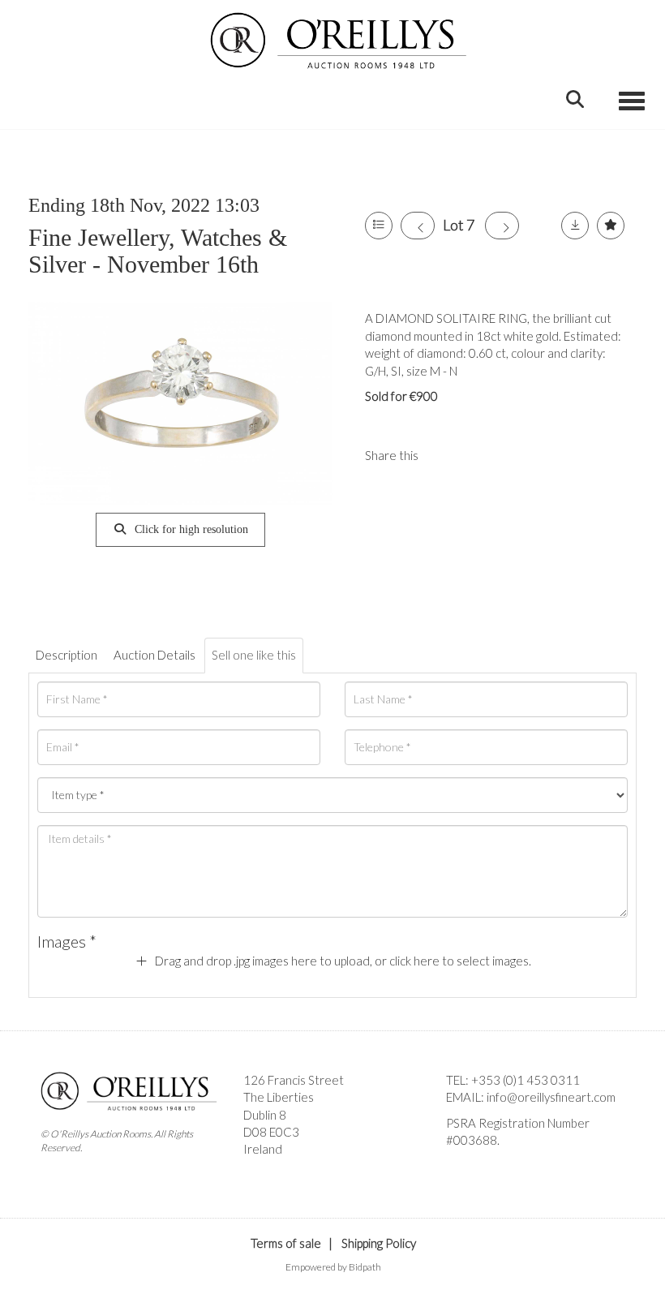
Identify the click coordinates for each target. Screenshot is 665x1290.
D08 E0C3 (271, 1131)
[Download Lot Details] (575, 225)
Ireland (262, 1149)
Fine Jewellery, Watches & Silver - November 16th (157, 250)
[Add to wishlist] (610, 225)
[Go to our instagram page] (477, 455)
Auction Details (154, 654)
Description (66, 654)
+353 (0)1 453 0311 (525, 1080)
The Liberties (278, 1097)
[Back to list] (379, 225)
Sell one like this (254, 654)
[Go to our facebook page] (461, 1167)
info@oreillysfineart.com (551, 1097)
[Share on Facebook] (444, 455)
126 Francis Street (293, 1080)
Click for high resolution (189, 529)
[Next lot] (502, 225)
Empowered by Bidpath (333, 1267)
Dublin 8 (264, 1114)
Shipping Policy (378, 1243)
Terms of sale (286, 1243)
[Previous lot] (418, 225)
